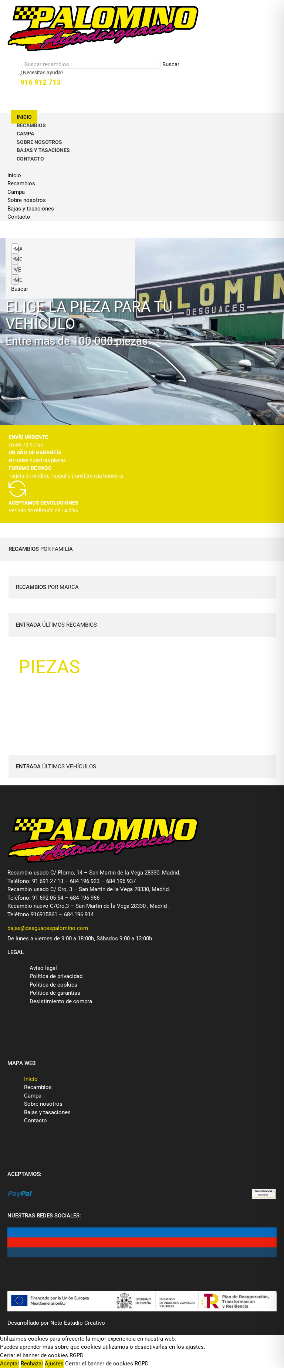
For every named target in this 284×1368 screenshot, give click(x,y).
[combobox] (14, 248)
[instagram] (12, 1252)
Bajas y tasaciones (43, 150)
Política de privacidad (56, 976)
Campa (25, 134)
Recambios (31, 125)
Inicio (24, 117)
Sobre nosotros (39, 142)
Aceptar (9, 1363)
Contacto (30, 159)
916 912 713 (40, 82)
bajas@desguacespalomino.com (47, 928)
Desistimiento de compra (61, 1001)
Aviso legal (43, 968)
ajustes (195, 1347)
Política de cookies (53, 984)
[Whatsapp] (18, 98)
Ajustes (54, 1363)
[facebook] (12, 1232)
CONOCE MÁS (53, 689)
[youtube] (12, 1242)
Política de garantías (55, 993)
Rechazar (32, 1363)
